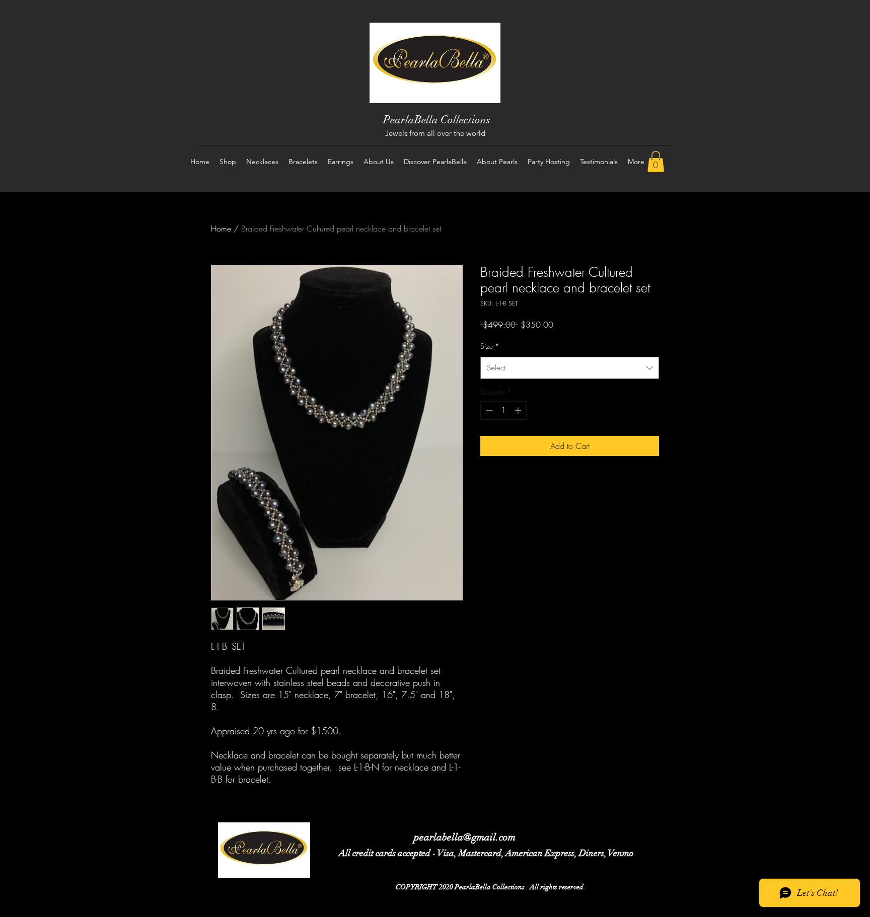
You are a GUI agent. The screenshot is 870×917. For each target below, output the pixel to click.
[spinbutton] (503, 410)
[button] (656, 161)
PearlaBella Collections (436, 119)
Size (489, 346)
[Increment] (519, 410)
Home (221, 228)
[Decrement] (488, 410)
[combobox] (569, 368)
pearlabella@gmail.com (465, 837)
